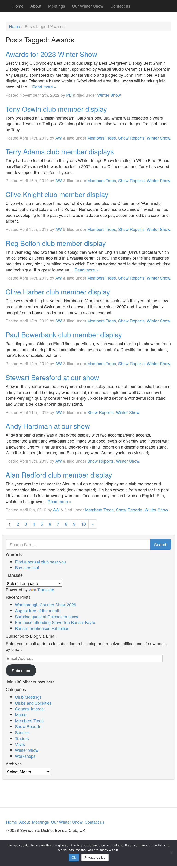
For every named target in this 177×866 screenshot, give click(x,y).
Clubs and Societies (33, 703)
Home (18, 6)
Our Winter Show (87, 6)
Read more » (44, 87)
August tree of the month (37, 610)
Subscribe (21, 670)
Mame (21, 714)
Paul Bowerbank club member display (64, 334)
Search (160, 544)
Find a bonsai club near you (40, 562)
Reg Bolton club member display (56, 243)
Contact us (120, 6)
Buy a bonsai (27, 567)
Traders (22, 738)
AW (58, 138)
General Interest (30, 708)
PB (69, 95)
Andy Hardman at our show (48, 426)
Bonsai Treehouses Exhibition (42, 628)
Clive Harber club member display (58, 292)
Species (22, 732)
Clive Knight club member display (57, 194)
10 (83, 524)
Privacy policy (95, 857)
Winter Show (109, 95)
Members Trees (101, 138)
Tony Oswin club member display (56, 109)
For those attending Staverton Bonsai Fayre (55, 622)
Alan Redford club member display (59, 475)
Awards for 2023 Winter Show (51, 54)
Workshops (25, 756)
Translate (45, 589)
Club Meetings (28, 697)
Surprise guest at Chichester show (46, 616)
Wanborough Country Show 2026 (45, 604)
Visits (20, 744)
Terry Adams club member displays (60, 151)
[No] (171, 853)
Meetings (56, 6)
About (35, 6)
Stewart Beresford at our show (52, 377)
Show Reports (131, 138)
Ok (74, 857)
